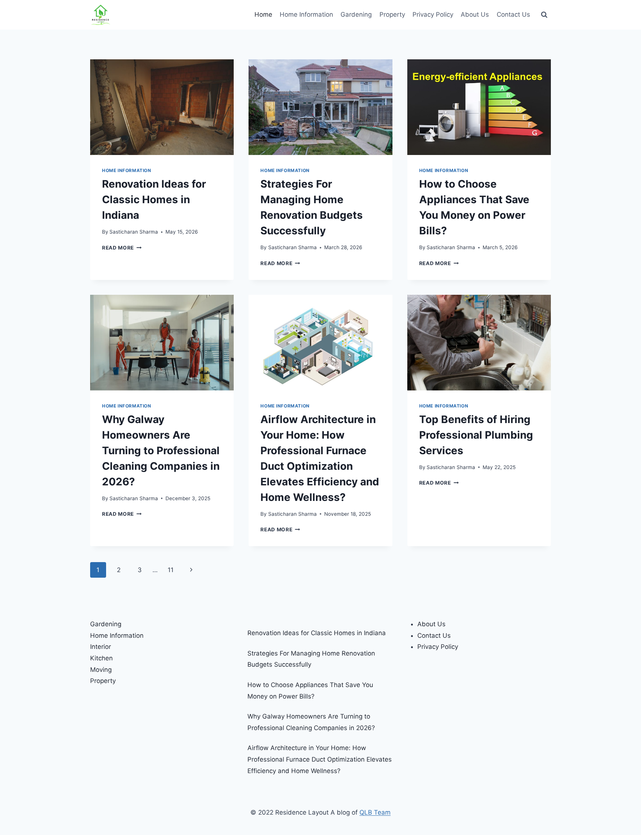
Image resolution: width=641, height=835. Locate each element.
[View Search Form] (544, 15)
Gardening (356, 14)
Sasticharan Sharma (133, 232)
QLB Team (375, 812)
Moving (101, 669)
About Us (475, 14)
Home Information (306, 14)
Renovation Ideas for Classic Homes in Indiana (154, 199)
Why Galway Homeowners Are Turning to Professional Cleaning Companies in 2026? (161, 450)
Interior (100, 646)
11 (171, 570)
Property (392, 14)
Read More (122, 248)
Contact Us (513, 14)
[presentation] (162, 107)
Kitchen (101, 658)
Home (263, 14)
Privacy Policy (432, 14)
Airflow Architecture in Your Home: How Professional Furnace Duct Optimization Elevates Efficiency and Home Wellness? (319, 759)
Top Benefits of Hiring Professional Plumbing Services (476, 435)
